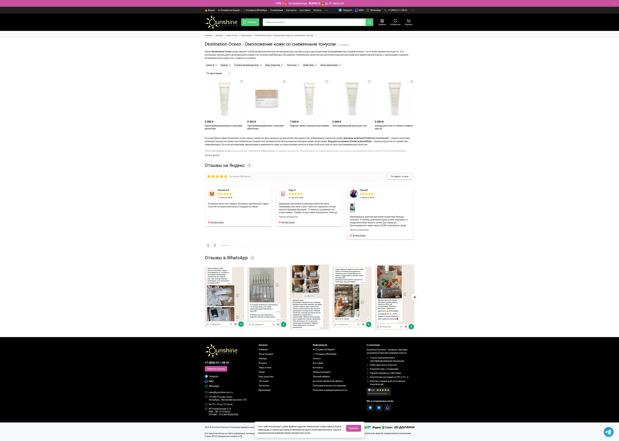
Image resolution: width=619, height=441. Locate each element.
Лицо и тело (231, 35)
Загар (262, 372)
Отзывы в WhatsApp (226, 257)
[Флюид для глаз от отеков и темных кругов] (394, 99)
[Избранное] (241, 81)
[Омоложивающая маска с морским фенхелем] (224, 99)
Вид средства (266, 376)
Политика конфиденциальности (330, 390)
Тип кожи (264, 381)
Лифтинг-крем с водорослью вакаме (309, 125)
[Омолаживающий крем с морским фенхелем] (267, 99)
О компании (276, 10)
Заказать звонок (216, 369)
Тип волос (264, 385)
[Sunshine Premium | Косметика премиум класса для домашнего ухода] (221, 22)
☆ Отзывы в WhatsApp (255, 10)
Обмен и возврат (322, 372)
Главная (208, 35)
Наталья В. (224, 190)
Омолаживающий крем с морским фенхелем (265, 127)
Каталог (219, 35)
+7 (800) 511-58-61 (398, 10)
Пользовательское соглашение (329, 385)
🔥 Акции (210, 10)
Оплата (317, 10)
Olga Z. (292, 190)
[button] (208, 245)
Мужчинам (264, 390)
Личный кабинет (321, 376)
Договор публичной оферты (328, 381)
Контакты (291, 10)
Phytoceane (246, 35)
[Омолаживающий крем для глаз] (352, 99)
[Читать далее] (212, 155)
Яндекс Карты (217, 222)
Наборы (263, 358)
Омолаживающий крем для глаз (349, 125)
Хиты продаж (266, 354)
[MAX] (387, 407)
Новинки (263, 349)
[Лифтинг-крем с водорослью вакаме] (309, 99)
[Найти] (369, 22)
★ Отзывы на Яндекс (229, 10)
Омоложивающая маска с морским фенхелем (223, 127)
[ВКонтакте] (379, 407)
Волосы (263, 363)
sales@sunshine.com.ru (221, 392)
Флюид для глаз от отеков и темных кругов (394, 127)
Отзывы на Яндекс (225, 165)
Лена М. (363, 190)
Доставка (305, 10)
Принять (354, 428)
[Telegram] (370, 407)
